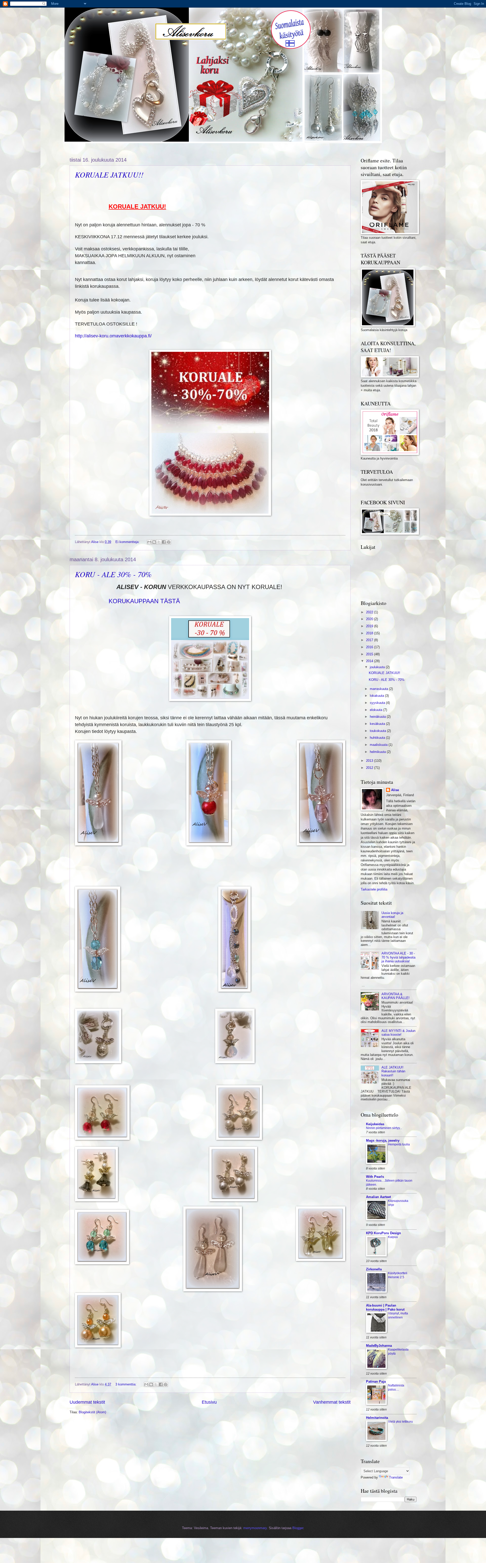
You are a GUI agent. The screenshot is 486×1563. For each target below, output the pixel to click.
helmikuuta (378, 752)
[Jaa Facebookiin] (163, 542)
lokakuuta (377, 696)
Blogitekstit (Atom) (92, 1412)
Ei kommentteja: (127, 542)
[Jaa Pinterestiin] (168, 542)
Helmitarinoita (377, 1418)
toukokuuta (378, 731)
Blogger (297, 1528)
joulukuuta (378, 667)
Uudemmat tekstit (87, 1402)
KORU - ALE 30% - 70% (113, 574)
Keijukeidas (375, 1124)
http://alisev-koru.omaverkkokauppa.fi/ (113, 335)
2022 (370, 612)
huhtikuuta (378, 738)
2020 (370, 619)
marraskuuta (379, 689)
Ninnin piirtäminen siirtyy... (384, 1128)
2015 (370, 654)
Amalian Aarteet (378, 1197)
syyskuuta (378, 703)
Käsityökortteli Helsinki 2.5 (397, 1275)
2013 (370, 761)
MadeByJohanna (379, 1346)
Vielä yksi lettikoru (400, 1421)
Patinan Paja (376, 1381)
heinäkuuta (378, 717)
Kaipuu (393, 1237)
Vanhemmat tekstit (332, 1402)
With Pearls (375, 1177)
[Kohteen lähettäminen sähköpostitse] (149, 542)
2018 (370, 633)
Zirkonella (374, 1269)
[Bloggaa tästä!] (154, 542)
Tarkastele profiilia (374, 889)
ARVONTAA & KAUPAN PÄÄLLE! (395, 996)
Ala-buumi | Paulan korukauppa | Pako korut (385, 1307)
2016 (370, 647)
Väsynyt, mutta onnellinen (398, 1315)
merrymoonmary (255, 1528)
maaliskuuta (379, 745)
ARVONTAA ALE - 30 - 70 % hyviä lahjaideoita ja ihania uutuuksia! (398, 957)
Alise (395, 790)
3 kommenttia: (126, 1384)
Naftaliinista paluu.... (396, 1387)
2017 (370, 640)
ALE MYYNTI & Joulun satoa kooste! (398, 1032)
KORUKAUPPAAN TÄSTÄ (144, 601)
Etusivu (209, 1402)
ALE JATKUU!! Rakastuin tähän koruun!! (393, 1071)
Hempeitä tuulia (399, 1144)
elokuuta (376, 710)
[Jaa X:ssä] (158, 542)
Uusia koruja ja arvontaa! (392, 915)
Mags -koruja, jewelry (382, 1140)
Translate (396, 1477)
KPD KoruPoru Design (383, 1233)
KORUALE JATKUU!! (109, 174)
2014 (370, 661)
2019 (370, 626)
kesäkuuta (378, 724)
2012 (370, 768)
